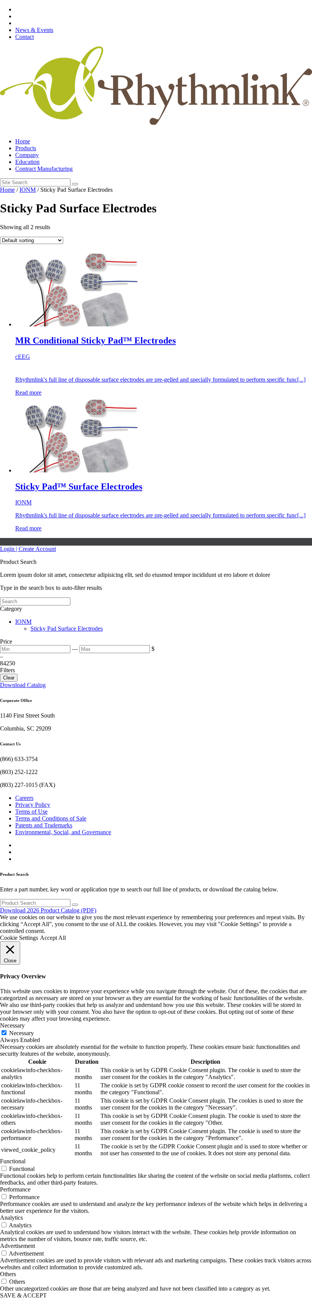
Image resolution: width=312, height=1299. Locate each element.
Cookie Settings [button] (19, 938)
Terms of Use (31, 811)
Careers (24, 798)
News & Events (34, 30)
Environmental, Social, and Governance (63, 832)
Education (27, 162)
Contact (24, 37)
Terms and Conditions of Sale (50, 818)
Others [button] (8, 1274)
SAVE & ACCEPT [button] (23, 1295)
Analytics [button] (11, 1217)
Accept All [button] (53, 938)
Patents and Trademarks (43, 825)
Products (25, 148)
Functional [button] (12, 1161)
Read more (28, 392)
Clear (8, 678)
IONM (27, 189)
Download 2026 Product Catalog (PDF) (48, 910)
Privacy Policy (32, 804)
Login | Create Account (28, 549)
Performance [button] (15, 1189)
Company (27, 155)
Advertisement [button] (17, 1246)
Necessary (21, 1033)
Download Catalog (23, 685)
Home (22, 141)
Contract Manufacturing (44, 168)
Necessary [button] (12, 1025)
